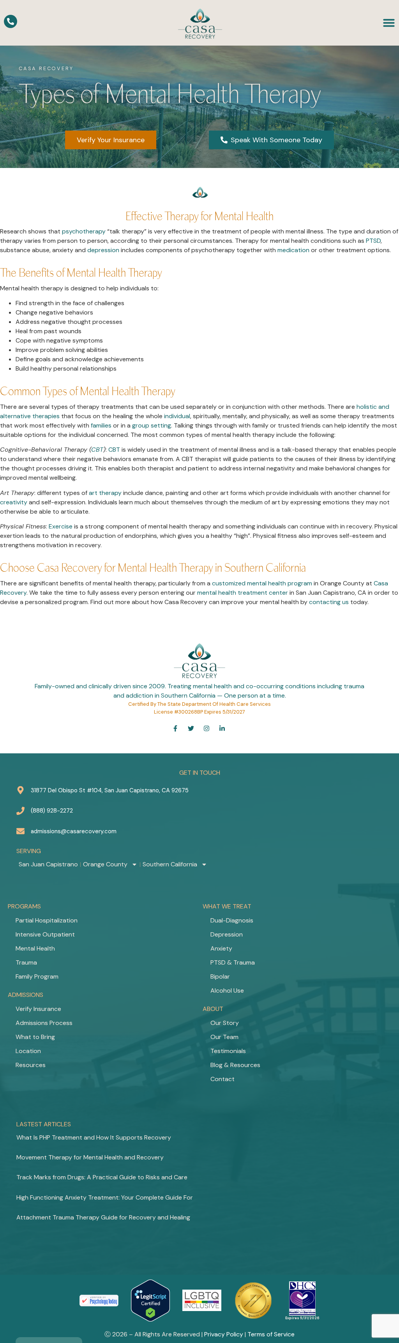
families (101, 425)
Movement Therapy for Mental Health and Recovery (90, 1157)
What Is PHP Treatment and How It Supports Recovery (93, 1137)
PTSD (373, 241)
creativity (13, 502)
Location (28, 1051)
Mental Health (35, 948)
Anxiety (221, 948)
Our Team (224, 1037)
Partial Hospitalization (47, 920)
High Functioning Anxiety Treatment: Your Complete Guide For (104, 1197)
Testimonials (228, 1051)
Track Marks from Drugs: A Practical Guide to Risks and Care (101, 1177)
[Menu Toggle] (389, 22)
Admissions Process (44, 1023)
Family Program (37, 976)
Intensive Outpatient (45, 934)
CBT (97, 449)
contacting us (329, 602)
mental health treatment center (242, 592)
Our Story (224, 1023)
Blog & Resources (235, 1065)
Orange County (105, 864)
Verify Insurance (38, 1009)
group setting (151, 425)
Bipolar (220, 976)
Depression (226, 934)
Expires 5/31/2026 (302, 1318)
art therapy (105, 493)
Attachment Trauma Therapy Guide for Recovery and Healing (103, 1217)
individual (177, 416)
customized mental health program (262, 583)
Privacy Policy (223, 1334)
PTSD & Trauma (232, 962)
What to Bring (35, 1037)
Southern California (170, 864)
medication (293, 250)
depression (103, 250)
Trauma (26, 962)
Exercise (60, 526)
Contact (222, 1079)
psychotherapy (84, 231)
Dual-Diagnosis (231, 920)
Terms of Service (271, 1334)
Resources (31, 1065)
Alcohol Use (227, 990)
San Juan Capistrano (48, 864)
